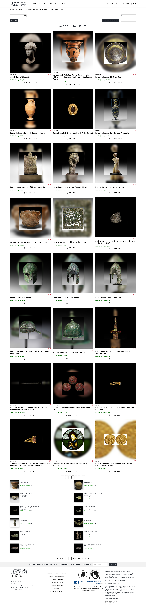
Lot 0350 (13, 295)
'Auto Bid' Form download (57, 591)
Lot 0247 (13, 239)
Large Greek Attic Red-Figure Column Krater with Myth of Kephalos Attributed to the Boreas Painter (72, 77)
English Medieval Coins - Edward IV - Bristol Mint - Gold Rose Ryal (113, 464)
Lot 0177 (55, 184)
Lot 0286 (98, 238)
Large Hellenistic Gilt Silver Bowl (108, 77)
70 (79, 477)
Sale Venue (57, 588)
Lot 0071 (55, 130)
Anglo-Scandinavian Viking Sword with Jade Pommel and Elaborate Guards (28, 408)
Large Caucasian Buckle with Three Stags (70, 242)
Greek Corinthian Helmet (20, 297)
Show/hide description (110, 20)
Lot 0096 (98, 130)
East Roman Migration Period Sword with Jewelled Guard (112, 352)
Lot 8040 (98, 461)
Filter (15, 20)
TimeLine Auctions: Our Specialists (57, 574)
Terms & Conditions (57, 583)
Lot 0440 (56, 405)
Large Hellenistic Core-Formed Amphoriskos (113, 133)
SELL (46, 3)
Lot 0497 (13, 461)
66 (67, 477)
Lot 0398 (13, 405)
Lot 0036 (55, 72)
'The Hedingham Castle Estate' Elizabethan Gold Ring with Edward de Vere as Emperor (30, 464)
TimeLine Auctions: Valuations (57, 577)
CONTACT (53, 3)
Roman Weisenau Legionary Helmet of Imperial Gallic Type (29, 352)
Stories (63, 3)
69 (76, 477)
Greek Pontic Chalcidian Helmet (66, 297)
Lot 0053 (98, 74)
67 (70, 477)
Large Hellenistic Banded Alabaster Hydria (27, 133)
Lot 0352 (55, 295)
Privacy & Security (57, 580)
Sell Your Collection (109, 604)
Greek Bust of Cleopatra (20, 77)
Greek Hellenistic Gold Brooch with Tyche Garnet (73, 133)
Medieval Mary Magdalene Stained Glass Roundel (70, 464)
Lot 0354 (98, 295)
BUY (40, 3)
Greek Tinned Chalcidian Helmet (108, 297)
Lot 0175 (13, 184)
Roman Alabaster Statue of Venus (109, 187)
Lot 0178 (98, 184)
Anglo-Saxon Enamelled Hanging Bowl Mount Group (71, 408)
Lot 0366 (55, 350)
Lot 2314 (55, 461)
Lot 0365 (13, 349)
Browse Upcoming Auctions (111, 601)
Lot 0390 (98, 349)
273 (83, 477)
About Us (57, 571)
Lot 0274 (56, 239)
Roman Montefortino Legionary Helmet (69, 352)
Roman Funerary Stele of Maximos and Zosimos (30, 187)
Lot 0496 (98, 405)
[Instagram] (16, 575)
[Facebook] (12, 575)
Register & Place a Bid (110, 602)
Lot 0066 (13, 130)
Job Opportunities (57, 586)
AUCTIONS (32, 3)
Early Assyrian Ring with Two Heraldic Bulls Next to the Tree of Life (115, 242)
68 (73, 477)
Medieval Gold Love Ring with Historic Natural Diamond (114, 408)
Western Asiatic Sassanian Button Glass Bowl (28, 242)
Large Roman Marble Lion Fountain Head (70, 187)
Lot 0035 (13, 74)
